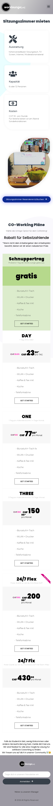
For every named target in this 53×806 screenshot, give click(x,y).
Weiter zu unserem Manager (27, 792)
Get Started (26, 323)
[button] (48, 6)
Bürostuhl (22, 291)
